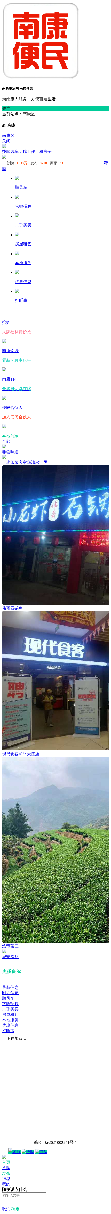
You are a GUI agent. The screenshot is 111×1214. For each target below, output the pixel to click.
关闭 (6, 141)
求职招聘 (10, 1003)
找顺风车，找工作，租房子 (27, 151)
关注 (6, 108)
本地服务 (10, 1020)
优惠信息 (10, 1025)
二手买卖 (10, 1009)
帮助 (30, 1152)
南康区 (8, 135)
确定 (15, 1209)
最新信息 (10, 987)
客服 (16, 1152)
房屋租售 (10, 1014)
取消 (6, 1209)
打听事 (8, 1031)
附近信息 (10, 993)
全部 (6, 441)
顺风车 (8, 998)
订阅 (43, 1152)
